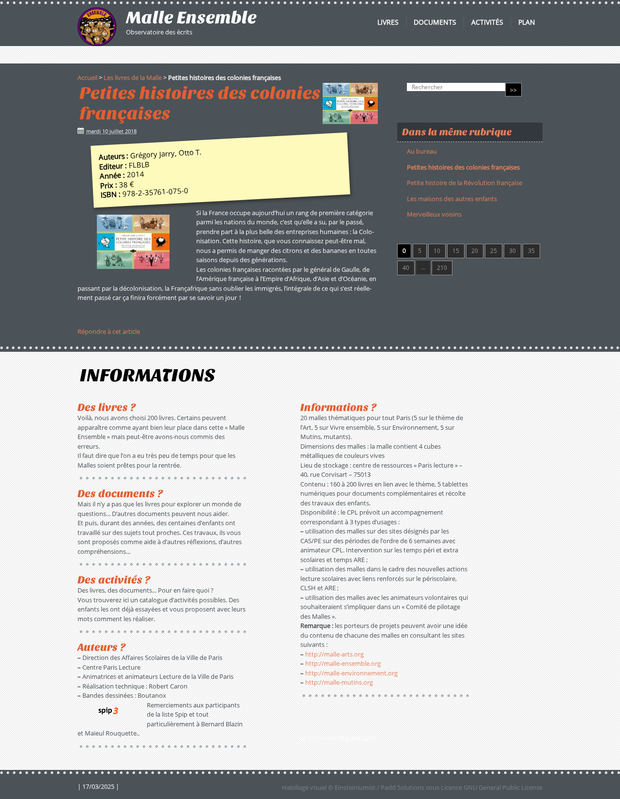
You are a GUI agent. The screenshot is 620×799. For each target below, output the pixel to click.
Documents (435, 22)
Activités (487, 22)
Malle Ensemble (191, 17)
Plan (526, 22)
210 (442, 268)
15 (455, 251)
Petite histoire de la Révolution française (464, 182)
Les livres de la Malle (133, 77)
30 (512, 251)
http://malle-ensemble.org (343, 663)
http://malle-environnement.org (351, 673)
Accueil (87, 77)
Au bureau (422, 151)
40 (406, 268)
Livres (388, 22)
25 (493, 251)
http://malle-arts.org (334, 654)
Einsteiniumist (355, 787)
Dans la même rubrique (457, 132)
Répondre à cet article (109, 331)
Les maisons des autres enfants (452, 198)
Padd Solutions (402, 787)
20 (474, 251)
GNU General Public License (503, 787)
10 (437, 251)
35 (531, 251)
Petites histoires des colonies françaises (463, 167)
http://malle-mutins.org (339, 682)
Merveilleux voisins (434, 214)
